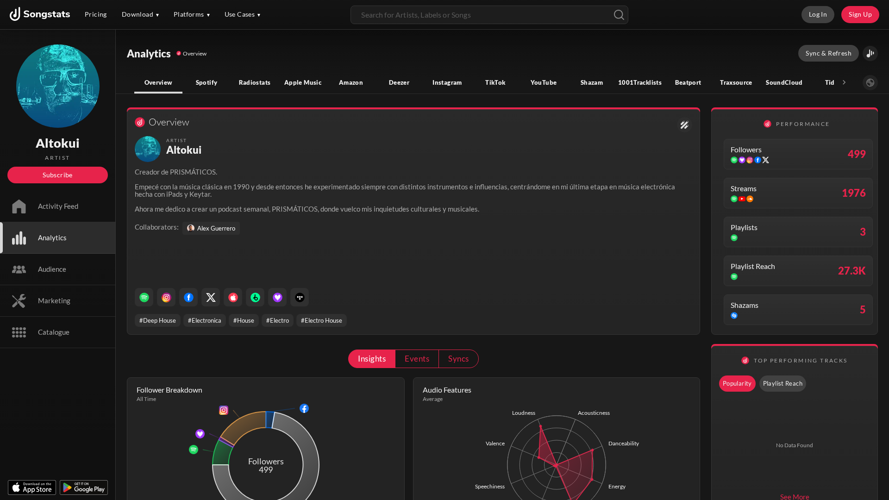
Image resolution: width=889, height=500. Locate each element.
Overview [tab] (158, 82)
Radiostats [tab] (255, 82)
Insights (372, 358)
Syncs (458, 358)
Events (417, 358)
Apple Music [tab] (302, 82)
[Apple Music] (233, 297)
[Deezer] (277, 297)
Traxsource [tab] (736, 82)
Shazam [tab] (592, 82)
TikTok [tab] (495, 82)
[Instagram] (166, 297)
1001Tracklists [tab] (640, 82)
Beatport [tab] (688, 82)
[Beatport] (255, 297)
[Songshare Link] (870, 53)
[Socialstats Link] (684, 124)
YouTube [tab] (544, 82)
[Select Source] (870, 82)
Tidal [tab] (832, 82)
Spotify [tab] (207, 82)
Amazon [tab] (351, 82)
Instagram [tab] (447, 82)
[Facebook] (188, 297)
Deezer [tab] (399, 82)
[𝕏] (210, 297)
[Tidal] (299, 297)
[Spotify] (144, 297)
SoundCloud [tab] (784, 82)
